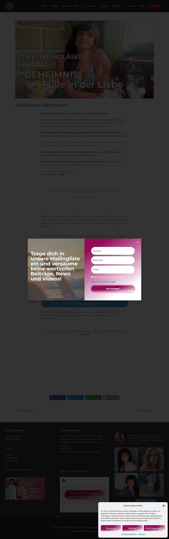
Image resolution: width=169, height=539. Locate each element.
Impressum (141, 534)
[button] (163, 505)
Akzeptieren (111, 528)
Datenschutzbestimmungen (103, 281)
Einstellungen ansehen (154, 528)
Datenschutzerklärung (129, 534)
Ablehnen (132, 528)
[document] (84, 269)
